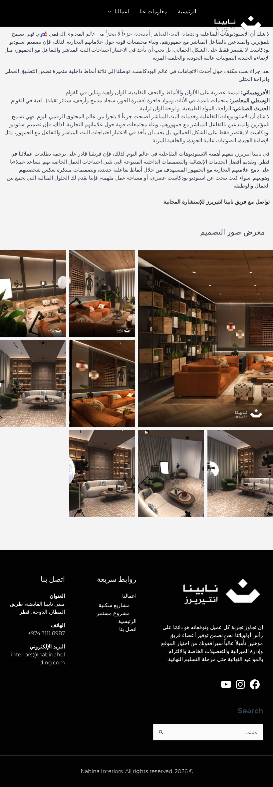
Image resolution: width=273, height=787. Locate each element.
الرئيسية (187, 11)
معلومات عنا (153, 11)
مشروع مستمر (113, 613)
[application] (111, 11)
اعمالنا (122, 11)
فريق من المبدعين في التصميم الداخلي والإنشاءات (141, 35)
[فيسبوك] (255, 684)
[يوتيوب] (226, 684)
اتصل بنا (66, 35)
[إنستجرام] (240, 684)
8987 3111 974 (48, 633)
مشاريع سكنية (114, 605)
